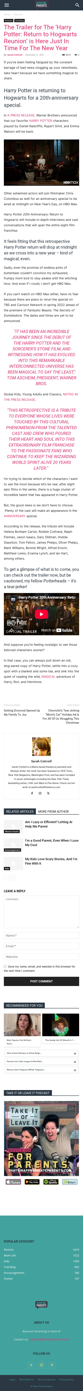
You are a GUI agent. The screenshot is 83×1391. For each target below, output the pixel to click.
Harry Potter (40, 121)
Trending (19, 20)
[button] (6, 5)
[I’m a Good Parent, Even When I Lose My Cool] (13, 845)
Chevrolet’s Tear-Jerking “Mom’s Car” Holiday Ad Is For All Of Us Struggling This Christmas (61, 716)
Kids (7, 868)
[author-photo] (41, 755)
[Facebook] (33, 793)
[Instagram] (41, 793)
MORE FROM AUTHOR (53, 811)
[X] (50, 793)
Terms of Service (46, 1379)
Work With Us (26, 1379)
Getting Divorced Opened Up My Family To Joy (22, 712)
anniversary (14, 516)
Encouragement (12, 850)
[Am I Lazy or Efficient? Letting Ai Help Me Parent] (13, 826)
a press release (21, 115)
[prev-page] (6, 877)
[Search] (77, 5)
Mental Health (12, 831)
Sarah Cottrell (14, 54)
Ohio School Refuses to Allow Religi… (24, 1053)
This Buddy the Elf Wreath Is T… (60, 1040)
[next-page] (12, 877)
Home (7, 14)
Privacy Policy (66, 1379)
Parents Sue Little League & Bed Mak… (25, 1061)
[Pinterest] (52, 1365)
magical (48, 677)
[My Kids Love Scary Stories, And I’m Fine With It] (13, 863)
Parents (18, 14)
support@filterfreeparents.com (49, 1339)
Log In (12, 1379)
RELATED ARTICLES (20, 811)
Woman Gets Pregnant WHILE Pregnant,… (26, 1069)
